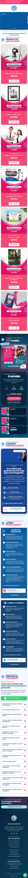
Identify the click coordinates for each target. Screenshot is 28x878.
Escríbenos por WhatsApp (14, 806)
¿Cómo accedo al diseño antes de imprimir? (11, 726)
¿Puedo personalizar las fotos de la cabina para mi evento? (11, 772)
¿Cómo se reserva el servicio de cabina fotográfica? (12, 778)
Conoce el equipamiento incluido (12, 654)
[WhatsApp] (17, 833)
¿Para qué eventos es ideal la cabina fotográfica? (12, 790)
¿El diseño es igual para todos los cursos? (11, 738)
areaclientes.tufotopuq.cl (14, 856)
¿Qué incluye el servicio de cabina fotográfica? (11, 766)
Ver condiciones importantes (11, 585)
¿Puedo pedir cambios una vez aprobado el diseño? (10, 732)
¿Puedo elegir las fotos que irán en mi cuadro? (12, 715)
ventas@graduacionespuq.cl (15, 864)
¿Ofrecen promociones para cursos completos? (11, 756)
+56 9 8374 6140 (19, 1)
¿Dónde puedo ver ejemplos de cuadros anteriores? (12, 744)
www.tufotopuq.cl (14, 852)
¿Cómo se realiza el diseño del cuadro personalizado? (12, 721)
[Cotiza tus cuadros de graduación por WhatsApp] (25, 875)
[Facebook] (18, 3)
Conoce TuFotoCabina (13, 402)
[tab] (14, 411)
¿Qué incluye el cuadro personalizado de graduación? (12, 704)
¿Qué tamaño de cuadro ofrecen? (11, 709)
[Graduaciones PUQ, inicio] (14, 8)
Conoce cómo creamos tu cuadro (13, 503)
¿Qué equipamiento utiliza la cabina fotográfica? (11, 784)
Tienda (9, 2)
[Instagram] (19, 3)
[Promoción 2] (13, 28)
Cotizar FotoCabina (14, 398)
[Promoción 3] (15, 28)
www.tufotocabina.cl (14, 854)
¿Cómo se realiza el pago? (9, 761)
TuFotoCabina (15, 868)
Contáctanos (10, 1)
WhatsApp (13, 2)
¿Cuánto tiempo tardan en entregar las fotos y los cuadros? (12, 750)
